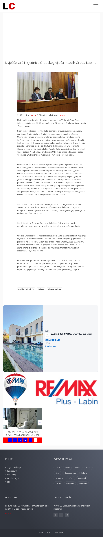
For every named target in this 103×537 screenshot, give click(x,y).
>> (40, 422)
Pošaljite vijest (13, 478)
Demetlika (59, 478)
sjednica (41, 289)
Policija (58, 483)
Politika (62, 115)
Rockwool (82, 478)
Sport (67, 468)
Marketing (11, 474)
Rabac (88, 468)
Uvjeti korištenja (14, 467)
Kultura (84, 473)
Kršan (71, 478)
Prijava (8, 513)
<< (6, 422)
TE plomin (83, 483)
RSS (8, 482)
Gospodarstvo (70, 473)
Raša (57, 473)
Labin (58, 468)
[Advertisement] (51, 36)
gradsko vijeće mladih (26, 289)
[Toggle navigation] (96, 6)
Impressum (12, 471)
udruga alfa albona (54, 289)
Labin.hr (33, 115)
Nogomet (70, 483)
